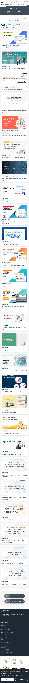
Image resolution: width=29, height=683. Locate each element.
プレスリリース (4, 637)
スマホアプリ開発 (4, 622)
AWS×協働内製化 (4, 621)
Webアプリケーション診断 (6, 629)
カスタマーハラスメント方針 (6, 652)
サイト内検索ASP (4, 624)
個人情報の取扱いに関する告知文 (9, 671)
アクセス (2, 617)
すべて (3, 24)
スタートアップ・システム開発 (7, 632)
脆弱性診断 (3, 625)
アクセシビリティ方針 (5, 649)
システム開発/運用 (10, 24)
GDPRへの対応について (5, 650)
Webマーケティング (5, 27)
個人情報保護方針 (4, 646)
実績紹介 (2, 639)
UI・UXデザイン (15, 27)
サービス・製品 (4, 634)
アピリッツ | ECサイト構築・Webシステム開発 (10, 4)
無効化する (21, 679)
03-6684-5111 (17, 596)
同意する (7, 679)
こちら (12, 675)
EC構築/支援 (18, 24)
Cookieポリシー (4, 647)
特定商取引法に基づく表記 (6, 642)
